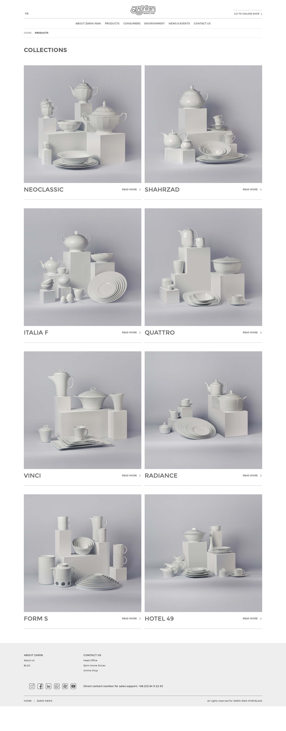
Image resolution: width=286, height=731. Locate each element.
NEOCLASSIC (80, 189)
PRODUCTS (112, 23)
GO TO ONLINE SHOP (247, 13)
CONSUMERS (131, 23)
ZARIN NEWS (44, 701)
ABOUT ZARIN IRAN (88, 23)
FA (27, 13)
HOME (27, 32)
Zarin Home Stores (94, 665)
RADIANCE (201, 475)
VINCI (80, 475)
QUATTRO (201, 332)
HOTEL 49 (201, 618)
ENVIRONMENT (154, 23)
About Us (29, 660)
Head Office (90, 660)
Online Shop (90, 670)
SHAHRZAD (201, 189)
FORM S (80, 618)
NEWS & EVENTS (179, 23)
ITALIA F (80, 332)
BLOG (27, 665)
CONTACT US (202, 23)
